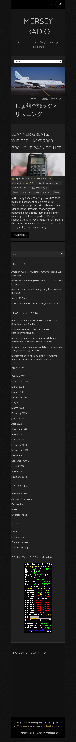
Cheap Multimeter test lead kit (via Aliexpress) (35, 303)
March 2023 (17, 407)
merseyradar (42, 178)
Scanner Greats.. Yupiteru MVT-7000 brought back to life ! (37, 141)
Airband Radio (18, 183)
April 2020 (16, 423)
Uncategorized (19, 514)
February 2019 (19, 444)
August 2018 (17, 466)
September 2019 (20, 429)
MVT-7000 (16, 187)
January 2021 (18, 418)
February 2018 (19, 476)
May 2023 (16, 402)
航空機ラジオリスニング (22, 192)
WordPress (22, 726)
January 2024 (18, 392)
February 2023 (19, 413)
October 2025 (18, 376)
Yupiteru (26, 187)
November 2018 (19, 450)
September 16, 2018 (23, 178)
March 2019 (17, 439)
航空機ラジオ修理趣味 (42, 192)
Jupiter (58, 183)
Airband (49, 183)
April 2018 (16, 471)
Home (33, 98)
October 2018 (18, 455)
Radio (14, 509)
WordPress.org (19, 547)
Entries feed (18, 536)
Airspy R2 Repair (20, 298)
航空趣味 (56, 192)
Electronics (17, 504)
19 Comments (35, 183)
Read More (19, 235)
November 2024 (19, 381)
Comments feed (20, 542)
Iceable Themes (54, 726)
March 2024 (17, 386)
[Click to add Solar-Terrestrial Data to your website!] (38, 564)
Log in (14, 531)
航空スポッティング (40, 187)
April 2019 (16, 434)
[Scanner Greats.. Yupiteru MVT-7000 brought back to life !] (38, 154)
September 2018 (20, 460)
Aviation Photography (23, 498)
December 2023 (19, 397)
